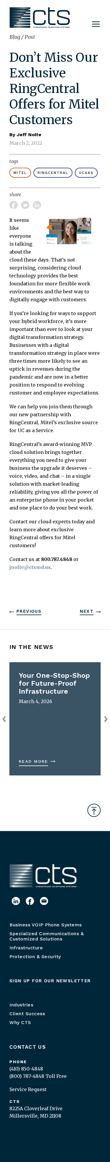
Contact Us (27, 1047)
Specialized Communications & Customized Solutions (46, 936)
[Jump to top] (94, 810)
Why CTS (20, 1022)
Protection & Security (35, 956)
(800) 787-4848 (26, 1076)
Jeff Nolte (29, 134)
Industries (21, 1005)
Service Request (28, 1089)
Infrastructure (26, 947)
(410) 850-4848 (26, 1069)
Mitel (20, 173)
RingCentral (53, 173)
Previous (28, 611)
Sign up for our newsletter (50, 980)
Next (87, 611)
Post (30, 37)
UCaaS (86, 173)
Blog (15, 37)
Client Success (27, 1013)
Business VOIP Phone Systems (45, 925)
